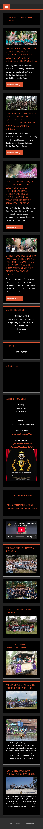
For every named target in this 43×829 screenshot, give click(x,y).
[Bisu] (31, 536)
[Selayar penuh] (34, 536)
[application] (21, 530)
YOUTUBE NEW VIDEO (21, 495)
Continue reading (13, 85)
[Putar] (8, 536)
